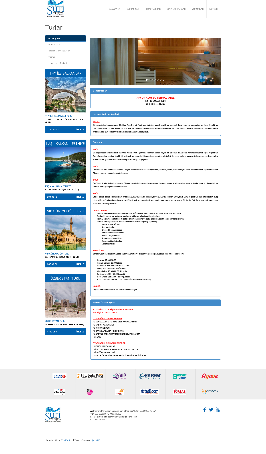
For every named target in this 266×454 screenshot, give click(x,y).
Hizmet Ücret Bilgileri (57, 63)
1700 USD (65, 331)
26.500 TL (65, 264)
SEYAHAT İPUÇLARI (176, 8)
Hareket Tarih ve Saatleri (59, 50)
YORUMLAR (198, 8)
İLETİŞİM (213, 8)
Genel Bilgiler (54, 44)
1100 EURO (65, 129)
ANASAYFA (114, 8)
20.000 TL (65, 196)
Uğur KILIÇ (95, 440)
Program (51, 56)
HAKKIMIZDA (132, 8)
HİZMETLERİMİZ (153, 8)
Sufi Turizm (67, 440)
